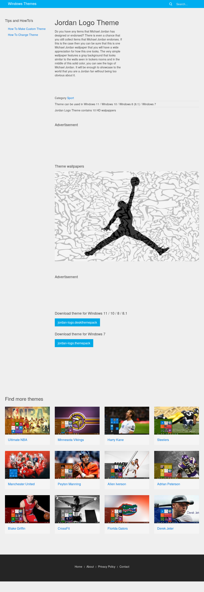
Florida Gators (118, 528)
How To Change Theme (23, 35)
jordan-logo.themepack (74, 343)
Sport (70, 98)
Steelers (163, 439)
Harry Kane (116, 439)
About (90, 566)
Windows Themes (22, 3)
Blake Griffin (16, 528)
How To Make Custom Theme (27, 29)
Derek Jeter (165, 528)
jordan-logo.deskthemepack (77, 322)
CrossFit (64, 528)
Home (78, 566)
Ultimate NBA (17, 439)
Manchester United (21, 484)
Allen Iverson (117, 484)
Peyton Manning (69, 484)
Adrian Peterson (168, 484)
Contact (124, 566)
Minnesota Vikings (71, 439)
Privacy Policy (106, 566)
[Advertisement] (27, 171)
